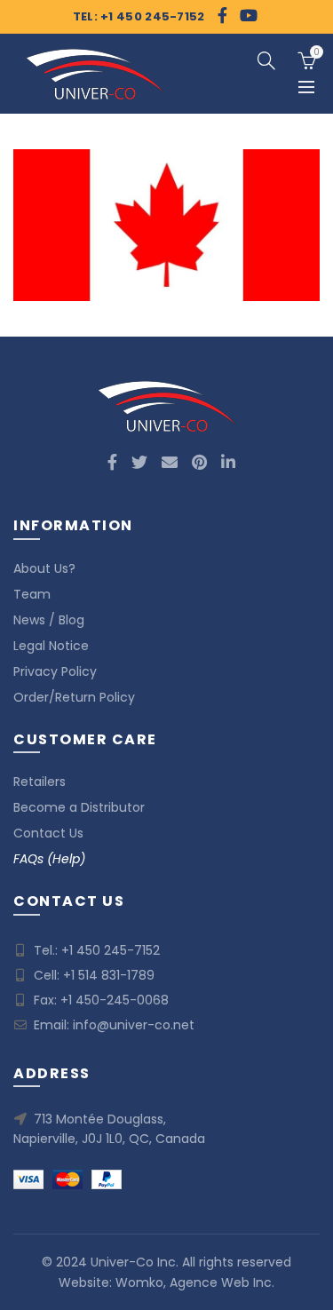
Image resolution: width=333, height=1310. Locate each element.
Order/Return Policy (74, 697)
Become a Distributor (79, 807)
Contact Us (48, 833)
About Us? (44, 568)
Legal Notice (51, 646)
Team (32, 594)
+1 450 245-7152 (110, 950)
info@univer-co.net (133, 1025)
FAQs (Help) (49, 859)
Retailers (39, 781)
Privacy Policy (55, 671)
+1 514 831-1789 (109, 975)
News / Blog (48, 620)
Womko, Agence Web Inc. (194, 1282)
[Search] (266, 60)
